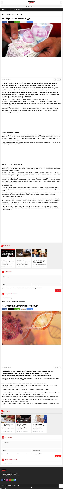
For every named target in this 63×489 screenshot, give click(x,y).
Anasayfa (3, 14)
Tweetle (11, 22)
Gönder (17, 22)
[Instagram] (7, 480)
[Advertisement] (31, 67)
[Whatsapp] (12, 480)
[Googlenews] (15, 480)
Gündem (8, 14)
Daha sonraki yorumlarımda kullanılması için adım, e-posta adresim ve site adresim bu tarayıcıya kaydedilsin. (22, 453)
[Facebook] (2, 480)
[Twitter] (4, 480)
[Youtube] (10, 480)
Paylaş (5, 22)
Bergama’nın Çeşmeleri (16, 9)
